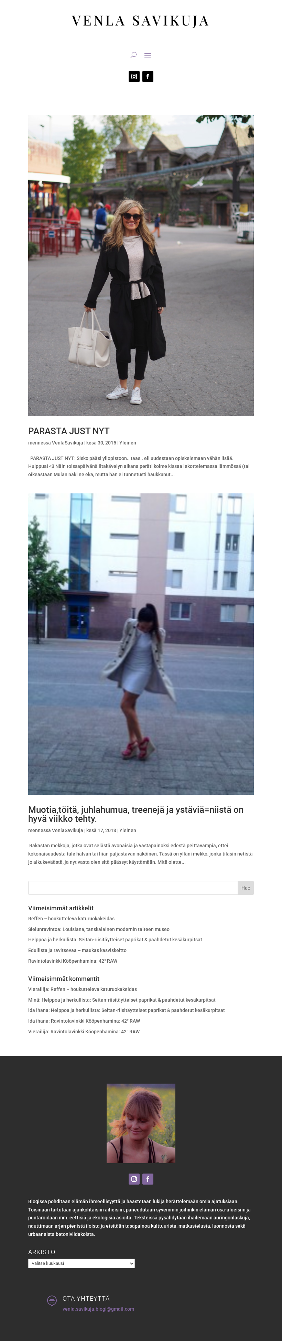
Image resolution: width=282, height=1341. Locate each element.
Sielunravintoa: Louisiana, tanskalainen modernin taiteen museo (99, 929)
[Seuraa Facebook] (147, 76)
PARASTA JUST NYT (69, 431)
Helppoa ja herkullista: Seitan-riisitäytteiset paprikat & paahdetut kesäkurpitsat (115, 939)
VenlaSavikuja (67, 443)
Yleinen (127, 443)
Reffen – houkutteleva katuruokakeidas (71, 918)
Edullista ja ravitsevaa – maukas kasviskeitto (77, 950)
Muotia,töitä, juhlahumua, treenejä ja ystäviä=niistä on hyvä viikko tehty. (135, 814)
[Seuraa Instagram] (134, 76)
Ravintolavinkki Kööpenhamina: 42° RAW (72, 961)
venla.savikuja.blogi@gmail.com (98, 1309)
